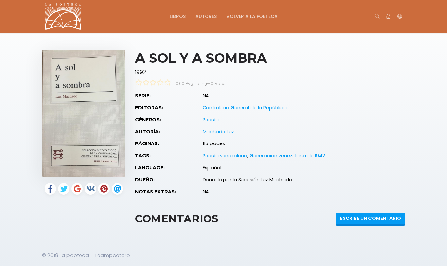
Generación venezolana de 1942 (287, 155)
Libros (178, 16)
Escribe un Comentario (370, 218)
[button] (399, 16)
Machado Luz (218, 131)
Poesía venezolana (225, 155)
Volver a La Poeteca (251, 16)
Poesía (211, 119)
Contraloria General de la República (245, 107)
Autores (206, 16)
